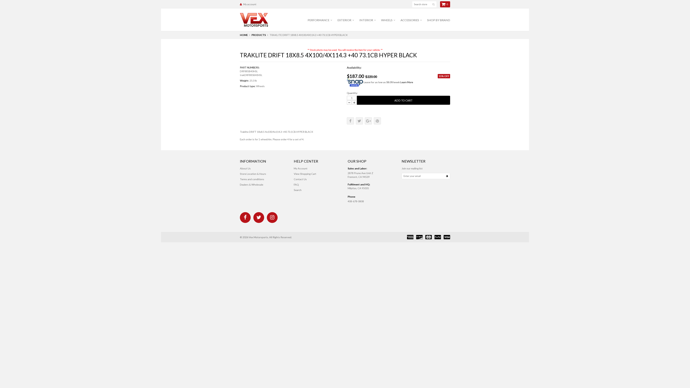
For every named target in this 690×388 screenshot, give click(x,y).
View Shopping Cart (305, 173)
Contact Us (300, 179)
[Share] (350, 120)
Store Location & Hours (253, 173)
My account (249, 4)
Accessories (410, 20)
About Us (245, 168)
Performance (319, 20)
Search (298, 189)
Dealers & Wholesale (251, 184)
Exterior (344, 20)
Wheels (387, 20)
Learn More (406, 82)
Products (259, 34)
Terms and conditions (252, 179)
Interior (366, 20)
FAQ (296, 184)
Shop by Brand (438, 20)
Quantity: (352, 92)
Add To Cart (403, 100)
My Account (300, 168)
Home (244, 34)
